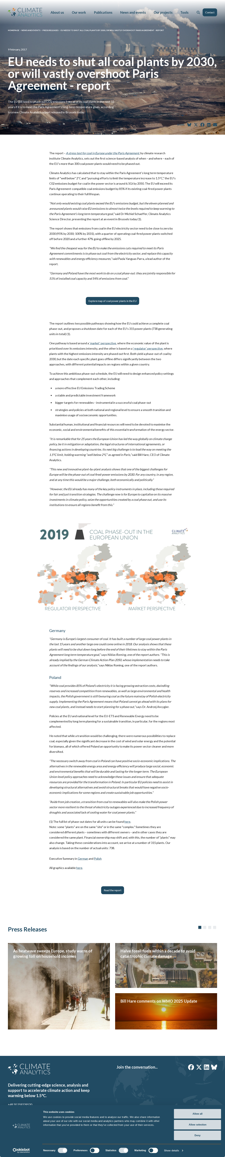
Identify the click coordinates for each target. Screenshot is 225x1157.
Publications (103, 12)
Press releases (50, 30)
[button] (198, 12)
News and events (133, 12)
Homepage (13, 30)
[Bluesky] (214, 1067)
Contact (209, 12)
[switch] (94, 1150)
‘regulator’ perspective (148, 348)
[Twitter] (199, 1067)
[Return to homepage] (25, 12)
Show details (171, 1150)
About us (57, 12)
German (83, 858)
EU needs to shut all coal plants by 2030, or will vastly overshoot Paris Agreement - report (112, 30)
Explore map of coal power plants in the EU (112, 300)
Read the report (112, 890)
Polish (98, 858)
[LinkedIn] (206, 1067)
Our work (79, 12)
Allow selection (197, 1124)
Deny (197, 1135)
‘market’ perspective (102, 343)
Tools (184, 12)
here (127, 821)
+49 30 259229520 (20, 1104)
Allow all (197, 1113)
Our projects (163, 12)
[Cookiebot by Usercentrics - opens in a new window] (21, 1150)
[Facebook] (191, 1067)
